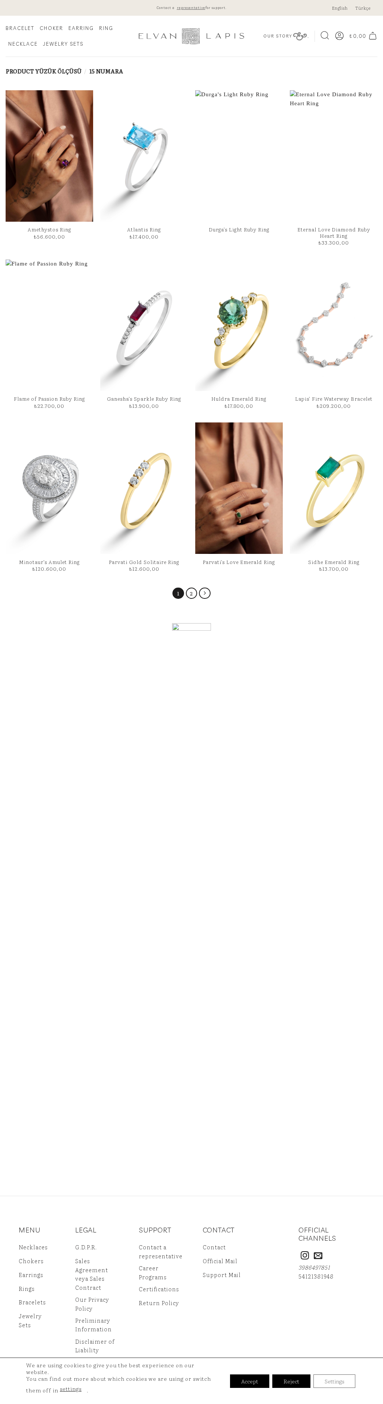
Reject (291, 1381)
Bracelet (20, 28)
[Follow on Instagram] (305, 1256)
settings (71, 1388)
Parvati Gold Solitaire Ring (144, 562)
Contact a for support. (192, 8)
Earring (81, 28)
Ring (106, 28)
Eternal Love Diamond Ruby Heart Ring (333, 232)
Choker (51, 28)
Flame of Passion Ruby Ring (49, 398)
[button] (325, 36)
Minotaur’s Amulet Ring (49, 562)
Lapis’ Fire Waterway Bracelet (334, 398)
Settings (334, 1381)
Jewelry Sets (63, 44)
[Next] (205, 593)
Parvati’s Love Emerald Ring (239, 562)
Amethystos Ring (49, 229)
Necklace (23, 44)
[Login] (339, 36)
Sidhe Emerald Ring (333, 562)
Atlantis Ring (144, 229)
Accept (249, 1381)
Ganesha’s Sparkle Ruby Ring (144, 398)
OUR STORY (277, 36)
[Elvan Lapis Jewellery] (191, 36)
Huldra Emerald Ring (238, 398)
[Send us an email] (318, 1256)
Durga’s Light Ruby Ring (239, 229)
